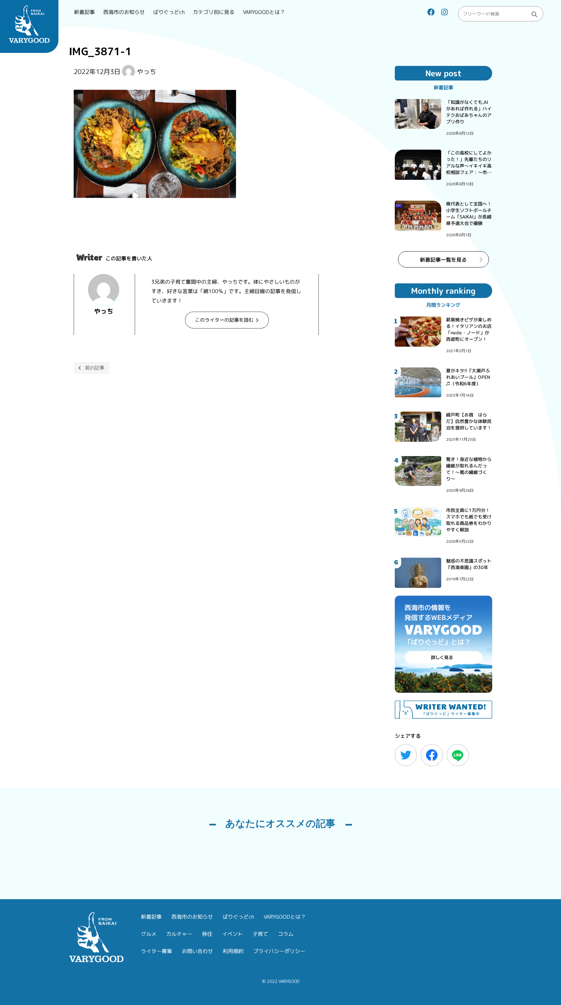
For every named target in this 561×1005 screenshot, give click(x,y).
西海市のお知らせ (124, 12)
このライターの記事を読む (224, 319)
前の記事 (95, 368)
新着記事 (84, 12)
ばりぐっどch (168, 12)
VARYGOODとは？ (264, 12)
